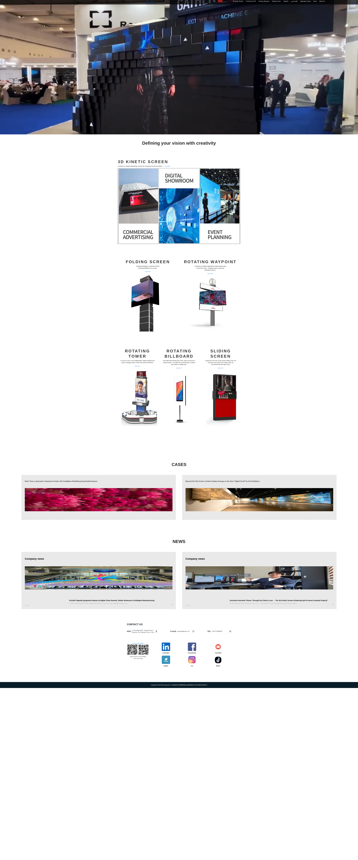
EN (152, 2)
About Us (322, 1)
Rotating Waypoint (264, 1)
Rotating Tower (276, 1)
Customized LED (251, 1)
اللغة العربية (294, 1)
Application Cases (305, 1)
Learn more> (167, 166)
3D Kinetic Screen (238, 1)
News (315, 1)
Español (286, 1)
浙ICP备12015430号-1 (201, 685)
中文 (148, 2)
